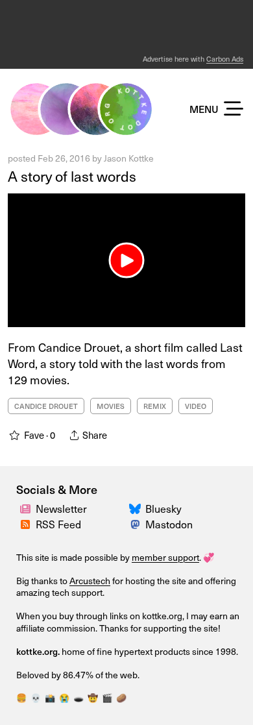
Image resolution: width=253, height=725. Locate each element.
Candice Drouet (46, 406)
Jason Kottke (129, 158)
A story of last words (72, 176)
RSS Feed (58, 524)
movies (111, 406)
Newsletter (61, 508)
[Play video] (127, 260)
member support (165, 557)
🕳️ (78, 698)
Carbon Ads (224, 59)
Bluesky (163, 508)
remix (154, 406)
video (195, 406)
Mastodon (169, 524)
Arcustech (89, 580)
